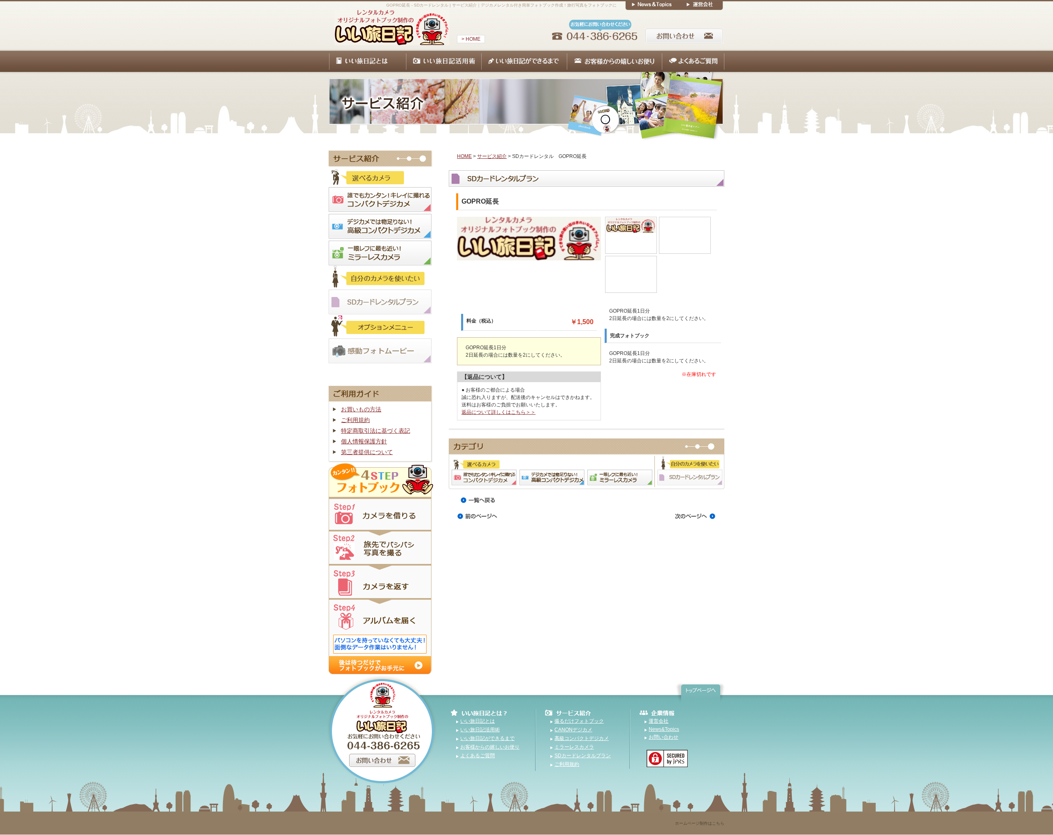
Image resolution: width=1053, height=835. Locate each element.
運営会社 (658, 721)
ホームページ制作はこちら (699, 823)
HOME (464, 156)
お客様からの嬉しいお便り (490, 747)
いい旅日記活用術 (480, 730)
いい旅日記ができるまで (487, 738)
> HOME (471, 39)
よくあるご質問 (477, 755)
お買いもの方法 (361, 409)
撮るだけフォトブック (579, 721)
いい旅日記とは (477, 721)
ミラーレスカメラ (574, 747)
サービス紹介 (492, 156)
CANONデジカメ (573, 730)
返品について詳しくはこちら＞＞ (499, 412)
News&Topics (664, 729)
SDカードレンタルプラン (582, 755)
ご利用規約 (355, 420)
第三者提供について (367, 452)
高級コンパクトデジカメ (581, 738)
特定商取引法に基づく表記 (375, 430)
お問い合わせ (663, 737)
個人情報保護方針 (364, 441)
